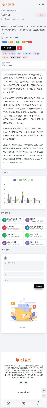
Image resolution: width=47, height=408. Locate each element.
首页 (4, 11)
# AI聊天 (5, 57)
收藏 (42, 15)
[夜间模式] (44, 396)
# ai (19, 54)
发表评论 (38, 286)
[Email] (26, 383)
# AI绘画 (36, 54)
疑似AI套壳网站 (11, 11)
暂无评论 (7, 250)
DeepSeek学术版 (23, 392)
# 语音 (25, 57)
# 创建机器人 (15, 57)
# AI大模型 (27, 54)
